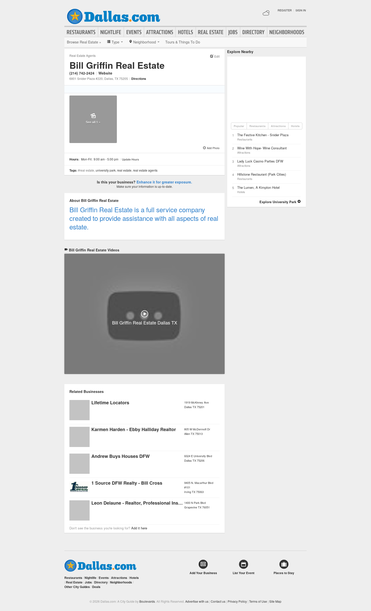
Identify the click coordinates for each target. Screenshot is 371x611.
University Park (106, 170)
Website (105, 73)
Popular (239, 126)
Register (285, 10)
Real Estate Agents (82, 55)
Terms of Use (258, 601)
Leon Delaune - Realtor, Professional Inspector (141, 503)
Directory (253, 32)
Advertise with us (196, 601)
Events (134, 32)
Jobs (233, 32)
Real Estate (211, 32)
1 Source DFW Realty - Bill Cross (126, 483)
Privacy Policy (237, 601)
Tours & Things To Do (182, 41)
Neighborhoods (287, 32)
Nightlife (111, 32)
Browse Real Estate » (84, 41)
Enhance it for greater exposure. (164, 181)
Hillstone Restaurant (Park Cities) (261, 174)
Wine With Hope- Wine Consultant (262, 148)
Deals (96, 586)
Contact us (218, 601)
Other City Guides (77, 586)
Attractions (159, 32)
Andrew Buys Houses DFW (120, 456)
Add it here (139, 528)
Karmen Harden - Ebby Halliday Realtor (133, 429)
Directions (138, 78)
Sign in (301, 10)
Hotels (186, 32)
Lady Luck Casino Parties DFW (260, 161)
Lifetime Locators (110, 402)
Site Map (275, 601)
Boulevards (147, 601)
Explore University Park (278, 201)
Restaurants (81, 32)
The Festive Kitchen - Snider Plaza (262, 134)
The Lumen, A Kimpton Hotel (258, 187)
